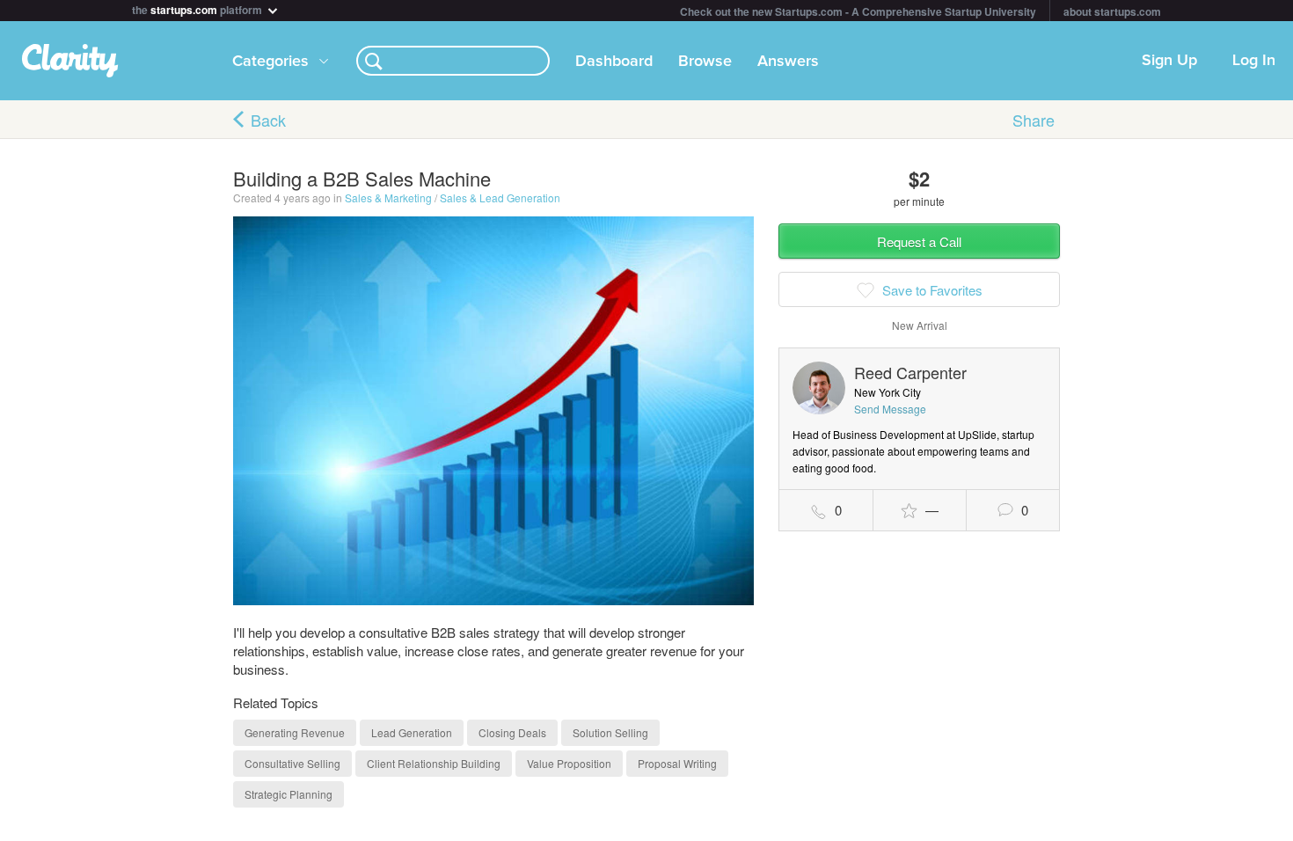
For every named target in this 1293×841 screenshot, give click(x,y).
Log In (1253, 61)
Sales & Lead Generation (500, 197)
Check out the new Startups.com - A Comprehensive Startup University (858, 11)
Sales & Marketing (388, 197)
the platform (198, 8)
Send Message (890, 408)
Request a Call (919, 241)
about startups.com (1112, 11)
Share (1033, 119)
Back (268, 119)
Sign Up (1169, 61)
